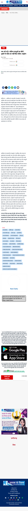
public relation (6, 249)
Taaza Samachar (7, 246)
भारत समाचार (5, 243)
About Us (14, 488)
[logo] (14, 2)
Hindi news (5, 257)
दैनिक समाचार (18, 241)
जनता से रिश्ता (17, 229)
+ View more (24, 376)
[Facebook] (3, 87)
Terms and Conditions (14, 493)
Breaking (4, 9)
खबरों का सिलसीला (12, 243)
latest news (6, 252)
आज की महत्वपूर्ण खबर (14, 235)
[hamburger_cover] (2, 2)
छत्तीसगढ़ (16, 5)
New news (5, 263)
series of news (6, 266)
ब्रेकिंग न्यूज (11, 229)
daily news (12, 263)
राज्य (20, 5)
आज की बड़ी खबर (6, 235)
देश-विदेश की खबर (20, 243)
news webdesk (14, 252)
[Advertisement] (14, 29)
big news (12, 257)
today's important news (18, 255)
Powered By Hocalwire (14, 504)
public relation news (17, 249)
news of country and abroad (9, 269)
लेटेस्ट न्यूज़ (13, 232)
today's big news (7, 255)
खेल (26, 5)
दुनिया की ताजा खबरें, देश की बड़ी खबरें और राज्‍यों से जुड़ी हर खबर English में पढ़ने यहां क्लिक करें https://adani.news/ (14, 298)
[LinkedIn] (9, 87)
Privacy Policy (14, 491)
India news (19, 263)
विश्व (23, 5)
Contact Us (14, 489)
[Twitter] (6, 87)
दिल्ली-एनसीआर (9, 5)
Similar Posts (7, 377)
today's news (18, 260)
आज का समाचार (5, 241)
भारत (4, 5)
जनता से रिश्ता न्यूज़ (6, 232)
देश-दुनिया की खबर (11, 238)
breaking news (16, 246)
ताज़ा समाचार (5, 229)
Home (2, 12)
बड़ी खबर (4, 238)
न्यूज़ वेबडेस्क (19, 232)
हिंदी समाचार (18, 238)
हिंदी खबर (21, 235)
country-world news (8, 260)
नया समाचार (12, 241)
